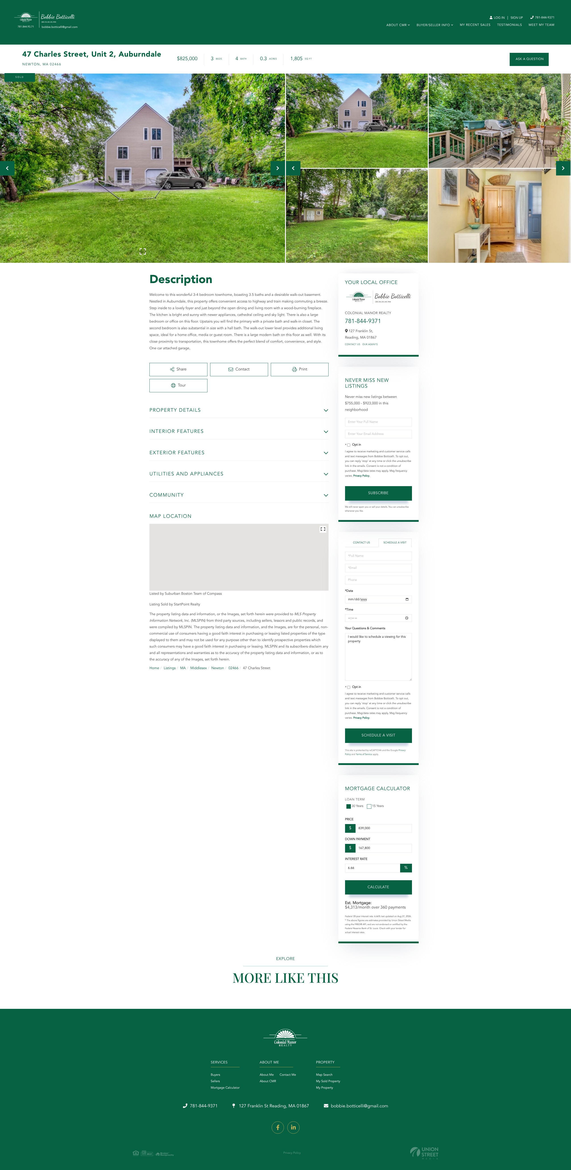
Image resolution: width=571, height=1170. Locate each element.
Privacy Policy (361, 476)
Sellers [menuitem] (215, 1081)
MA (183, 668)
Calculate (378, 887)
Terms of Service (364, 754)
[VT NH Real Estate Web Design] (424, 1153)
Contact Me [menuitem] (288, 1075)
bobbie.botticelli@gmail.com (359, 1106)
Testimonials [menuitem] (509, 25)
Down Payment (357, 839)
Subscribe (378, 493)
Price (349, 819)
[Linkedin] (293, 1127)
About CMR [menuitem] (396, 25)
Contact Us (352, 344)
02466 (233, 668)
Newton (217, 668)
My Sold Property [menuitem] (328, 1081)
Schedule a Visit (394, 542)
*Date (349, 591)
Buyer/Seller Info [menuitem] (433, 25)
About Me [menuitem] (267, 1075)
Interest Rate (356, 859)
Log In (499, 18)
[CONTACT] (529, 59)
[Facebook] (278, 1127)
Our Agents (370, 344)
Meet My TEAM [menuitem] (541, 25)
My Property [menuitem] (324, 1088)
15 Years (378, 806)
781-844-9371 (544, 17)
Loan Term (355, 799)
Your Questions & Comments (365, 628)
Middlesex (198, 668)
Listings (170, 668)
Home (154, 668)
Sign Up (517, 18)
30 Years (357, 806)
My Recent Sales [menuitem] (475, 25)
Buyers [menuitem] (215, 1075)
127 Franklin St (273, 1106)
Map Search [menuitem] (324, 1075)
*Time (349, 609)
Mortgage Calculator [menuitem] (225, 1088)
